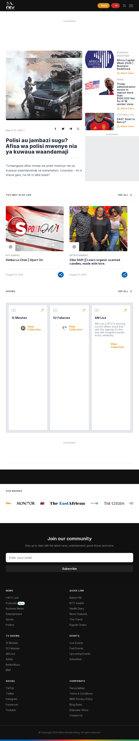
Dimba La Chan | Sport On (24, 260)
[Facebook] (55, 128)
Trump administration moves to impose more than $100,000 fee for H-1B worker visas (126, 94)
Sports (10, 619)
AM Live (100, 318)
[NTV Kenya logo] (10, 5)
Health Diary (77, 608)
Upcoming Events (80, 653)
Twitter (10, 693)
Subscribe (69, 568)
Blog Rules (76, 704)
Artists (9, 659)
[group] (21, 503)
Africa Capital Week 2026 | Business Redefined (126, 64)
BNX (8, 670)
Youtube (11, 710)
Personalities (77, 688)
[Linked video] (99, 59)
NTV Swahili (13, 255)
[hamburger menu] (131, 6)
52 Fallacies (61, 318)
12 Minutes (19, 318)
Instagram (11, 698)
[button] (129, 6)
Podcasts (14, 603)
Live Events (76, 642)
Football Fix (125, 114)
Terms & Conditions (81, 693)
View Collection (34, 328)
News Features (78, 613)
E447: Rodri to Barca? (126, 121)
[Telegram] (70, 128)
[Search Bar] (124, 5)
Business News (15, 608)
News (120, 79)
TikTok (10, 688)
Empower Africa (79, 710)
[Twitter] (63, 128)
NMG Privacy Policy (81, 698)
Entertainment (79, 255)
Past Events (76, 648)
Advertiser (76, 659)
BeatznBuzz (13, 664)
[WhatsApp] (78, 128)
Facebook (12, 704)
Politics (10, 624)
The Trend (76, 619)
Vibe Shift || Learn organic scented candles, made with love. (95, 261)
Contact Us (76, 715)
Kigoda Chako (78, 624)
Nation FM (75, 597)
